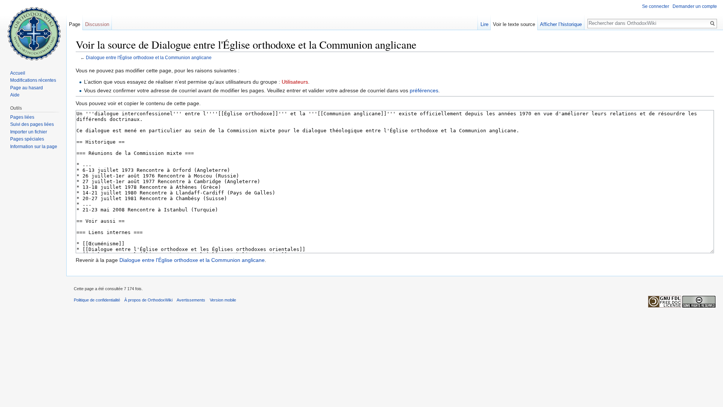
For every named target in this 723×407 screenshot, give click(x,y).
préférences (424, 90)
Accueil (17, 73)
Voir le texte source (514, 24)
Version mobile (223, 300)
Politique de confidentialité (97, 300)
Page (74, 24)
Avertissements (191, 300)
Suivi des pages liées (32, 124)
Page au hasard (26, 87)
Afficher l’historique (561, 24)
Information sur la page (33, 146)
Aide (15, 95)
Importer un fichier (28, 132)
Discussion (97, 24)
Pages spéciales (27, 139)
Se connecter (655, 6)
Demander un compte (695, 6)
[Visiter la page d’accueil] (33, 30)
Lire (484, 24)
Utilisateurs (295, 82)
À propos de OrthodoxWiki (148, 300)
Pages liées (22, 117)
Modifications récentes (33, 80)
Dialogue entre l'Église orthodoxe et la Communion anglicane (149, 57)
